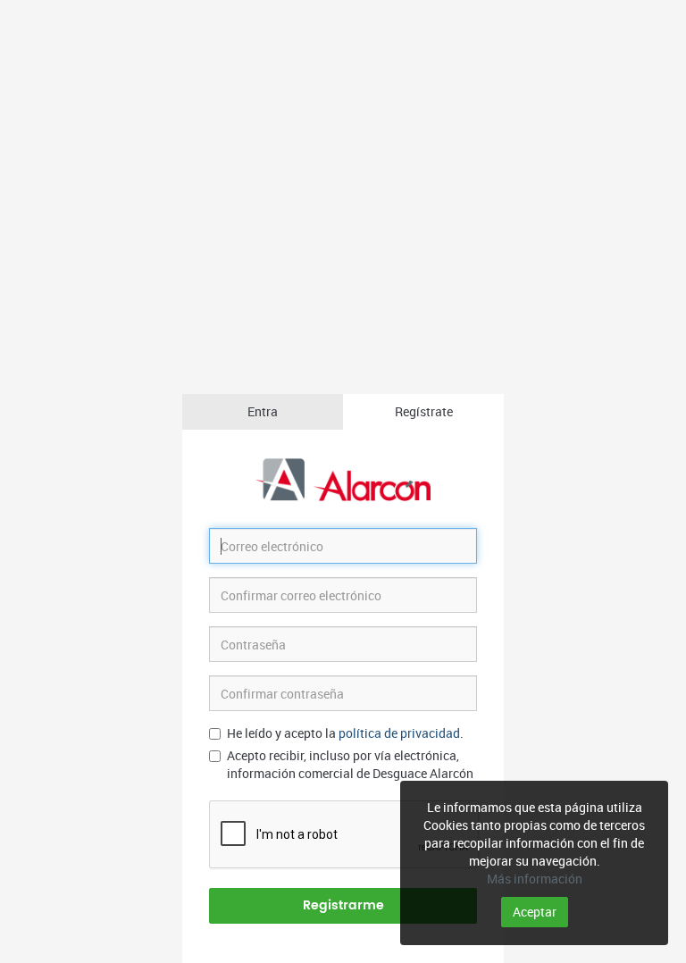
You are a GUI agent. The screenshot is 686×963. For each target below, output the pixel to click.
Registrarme (343, 905)
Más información (534, 878)
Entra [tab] (262, 411)
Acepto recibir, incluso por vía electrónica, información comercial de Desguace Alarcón (350, 764)
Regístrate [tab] (424, 411)
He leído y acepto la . (345, 732)
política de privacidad (399, 732)
